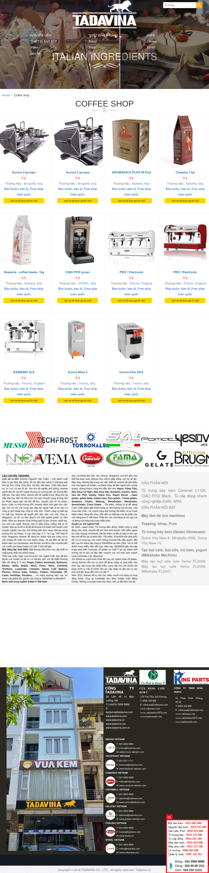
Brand (93, 41)
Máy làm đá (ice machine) (163, 515)
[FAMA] (124, 458)
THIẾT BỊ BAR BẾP (43, 41)
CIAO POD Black (156, 495)
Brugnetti (30, 183)
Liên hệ (35, 53)
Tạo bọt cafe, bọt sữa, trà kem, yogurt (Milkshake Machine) (174, 552)
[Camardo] (92, 458)
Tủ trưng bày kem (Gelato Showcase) (173, 531)
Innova (83, 383)
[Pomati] (161, 439)
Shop (92, 47)
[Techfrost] (57, 439)
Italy (40, 183)
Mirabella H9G (183, 537)
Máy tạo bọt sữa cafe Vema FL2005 (173, 561)
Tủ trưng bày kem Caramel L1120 (173, 490)
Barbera (137, 183)
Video (34, 47)
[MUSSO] (23, 439)
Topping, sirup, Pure (159, 523)
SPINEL (83, 283)
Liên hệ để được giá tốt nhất (23, 200)
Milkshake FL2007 (156, 571)
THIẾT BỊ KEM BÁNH (103, 35)
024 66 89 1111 (195, 865)
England (146, 283)
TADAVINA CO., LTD (95, 870)
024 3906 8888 (194, 861)
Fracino (135, 283)
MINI (177, 501)
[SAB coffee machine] (127, 439)
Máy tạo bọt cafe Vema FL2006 (173, 566)
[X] (169, 817)
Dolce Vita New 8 (155, 537)
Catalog (152, 41)
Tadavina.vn (143, 870)
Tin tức (151, 47)
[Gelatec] (161, 458)
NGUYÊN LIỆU (40, 35)
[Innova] (23, 458)
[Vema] (57, 458)
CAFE (151, 35)
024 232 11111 (192, 870)
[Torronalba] (91, 439)
